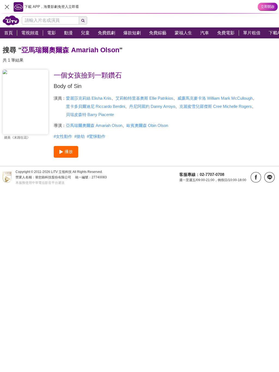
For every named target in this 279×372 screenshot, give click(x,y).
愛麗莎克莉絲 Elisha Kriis (88, 98)
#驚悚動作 (96, 136)
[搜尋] (83, 20)
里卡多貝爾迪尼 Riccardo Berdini (95, 106)
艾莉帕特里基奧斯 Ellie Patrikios (144, 98)
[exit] (7, 7)
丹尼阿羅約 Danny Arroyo (152, 106)
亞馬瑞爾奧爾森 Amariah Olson (94, 125)
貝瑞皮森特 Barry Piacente (90, 114)
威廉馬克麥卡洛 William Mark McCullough (215, 98)
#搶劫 (79, 136)
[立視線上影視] (11, 20)
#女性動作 (63, 136)
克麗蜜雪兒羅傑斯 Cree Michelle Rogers (215, 106)
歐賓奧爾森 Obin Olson (147, 125)
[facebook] (255, 177)
